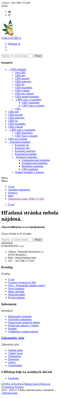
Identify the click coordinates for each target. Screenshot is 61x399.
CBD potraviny (23, 81)
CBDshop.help (9, 393)
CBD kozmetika (23, 87)
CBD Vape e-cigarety (33, 105)
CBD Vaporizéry (31, 102)
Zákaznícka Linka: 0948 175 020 (26, 198)
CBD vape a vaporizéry (29, 99)
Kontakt (12, 328)
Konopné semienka (26, 157)
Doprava (12, 192)
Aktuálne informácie (19, 189)
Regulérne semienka (32, 166)
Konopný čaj (22, 145)
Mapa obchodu (16, 291)
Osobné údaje (15, 350)
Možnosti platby (16, 294)
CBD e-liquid (22, 90)
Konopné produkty (20, 142)
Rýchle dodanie (16, 297)
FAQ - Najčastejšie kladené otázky (26, 285)
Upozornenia (15, 365)
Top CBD (20, 72)
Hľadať (38, 56)
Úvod (11, 186)
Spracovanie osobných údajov (24, 322)
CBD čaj (19, 84)
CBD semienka (30, 169)
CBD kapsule (22, 78)
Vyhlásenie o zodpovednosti (23, 331)
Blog (10, 195)
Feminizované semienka (34, 163)
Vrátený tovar (15, 353)
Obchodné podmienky (20, 319)
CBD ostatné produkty (27, 96)
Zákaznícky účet (12, 338)
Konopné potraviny (25, 151)
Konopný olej (22, 148)
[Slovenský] (9, 11)
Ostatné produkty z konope (29, 172)
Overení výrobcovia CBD (22, 282)
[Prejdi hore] (1, 396)
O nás (11, 279)
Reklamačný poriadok (20, 316)
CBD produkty (18, 69)
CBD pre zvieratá (24, 93)
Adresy (12, 362)
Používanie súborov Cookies (23, 325)
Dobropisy (13, 359)
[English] (9, 14)
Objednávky (14, 356)
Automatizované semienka (36, 160)
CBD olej (20, 75)
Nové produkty (16, 288)
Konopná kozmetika (26, 154)
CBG (18, 108)
